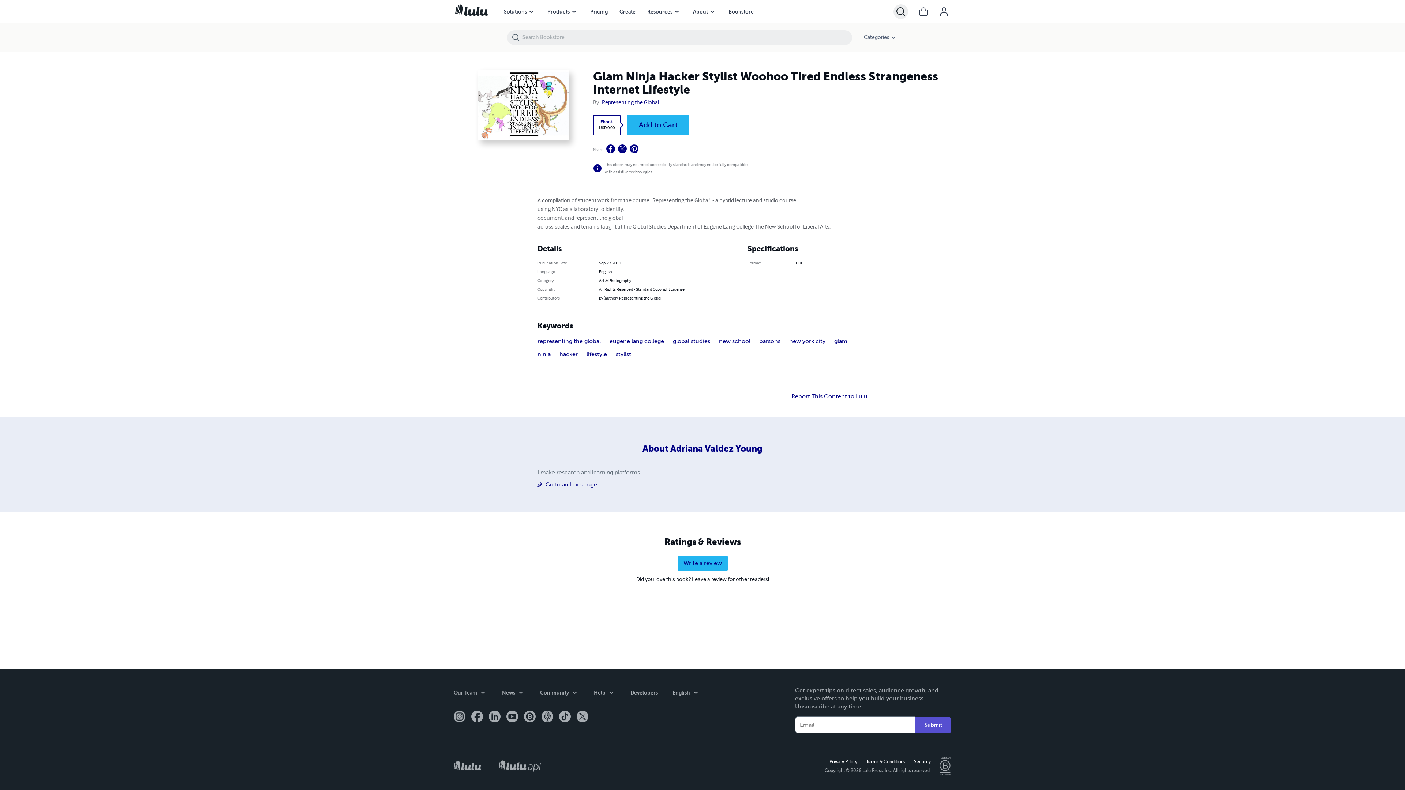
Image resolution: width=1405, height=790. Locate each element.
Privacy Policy (843, 761)
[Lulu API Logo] (520, 766)
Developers (644, 693)
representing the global (569, 341)
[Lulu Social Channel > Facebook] (477, 717)
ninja (544, 354)
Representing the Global (630, 102)
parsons (769, 341)
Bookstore (741, 12)
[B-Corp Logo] (945, 766)
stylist (623, 354)
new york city (807, 341)
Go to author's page (571, 484)
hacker (568, 354)
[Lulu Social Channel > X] (582, 717)
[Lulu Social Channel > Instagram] (459, 717)
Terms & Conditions (885, 761)
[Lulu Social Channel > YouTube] (512, 717)
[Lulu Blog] (530, 717)
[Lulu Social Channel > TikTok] (565, 717)
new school (734, 341)
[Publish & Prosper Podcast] (547, 717)
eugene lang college (637, 341)
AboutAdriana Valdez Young (702, 449)
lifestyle (597, 354)
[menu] (531, 11)
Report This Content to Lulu (829, 396)
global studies (691, 341)
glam (840, 341)
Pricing (599, 12)
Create (627, 12)
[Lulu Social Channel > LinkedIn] (495, 717)
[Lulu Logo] (467, 766)
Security (922, 761)
